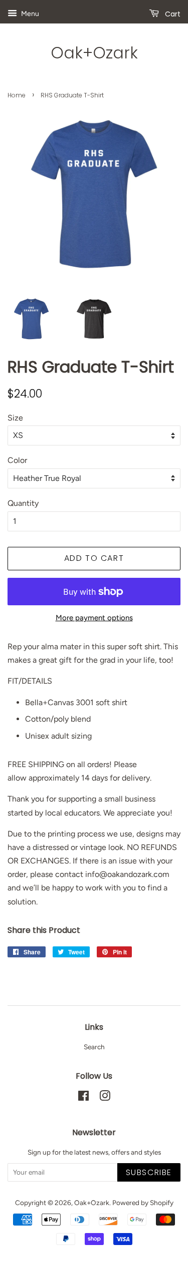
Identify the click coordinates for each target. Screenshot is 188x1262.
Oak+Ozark (94, 52)
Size (15, 417)
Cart (171, 14)
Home (17, 95)
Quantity (23, 503)
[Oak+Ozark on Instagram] (104, 1098)
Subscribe (149, 1172)
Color (17, 460)
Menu (29, 13)
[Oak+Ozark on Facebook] (83, 1098)
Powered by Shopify (142, 1203)
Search (94, 1047)
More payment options (94, 617)
